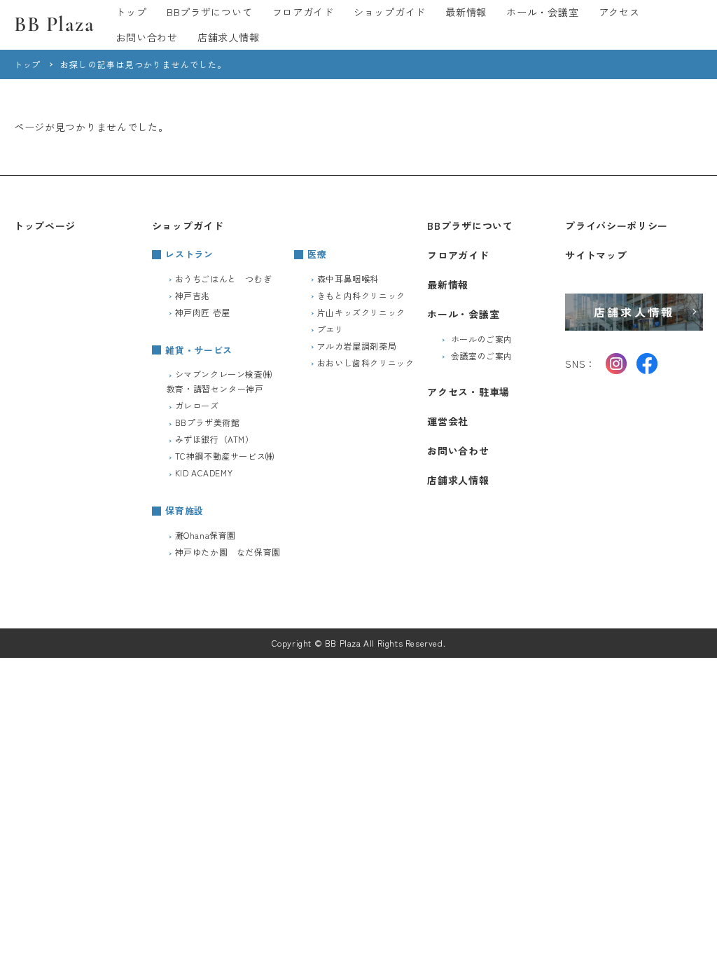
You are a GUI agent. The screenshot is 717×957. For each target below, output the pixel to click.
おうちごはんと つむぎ (223, 278)
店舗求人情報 (228, 37)
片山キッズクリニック (361, 312)
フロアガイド (303, 12)
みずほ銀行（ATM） (214, 439)
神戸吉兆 (192, 295)
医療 (316, 254)
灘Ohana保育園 (205, 535)
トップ (131, 12)
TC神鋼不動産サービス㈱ (224, 456)
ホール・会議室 (542, 12)
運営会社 (447, 421)
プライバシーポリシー (616, 226)
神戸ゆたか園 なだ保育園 (228, 552)
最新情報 (466, 12)
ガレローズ (197, 405)
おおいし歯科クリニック (366, 363)
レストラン (189, 254)
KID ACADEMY (204, 472)
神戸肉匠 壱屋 (202, 312)
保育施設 (184, 510)
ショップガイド (390, 12)
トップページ (45, 226)
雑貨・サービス (198, 350)
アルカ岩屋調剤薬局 (356, 346)
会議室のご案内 (482, 356)
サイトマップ (596, 255)
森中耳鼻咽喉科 (348, 278)
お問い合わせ (146, 37)
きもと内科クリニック (361, 295)
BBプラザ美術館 (207, 422)
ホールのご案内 (482, 339)
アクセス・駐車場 (468, 392)
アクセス (619, 12)
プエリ (330, 329)
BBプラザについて (209, 12)
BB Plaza (54, 24)
